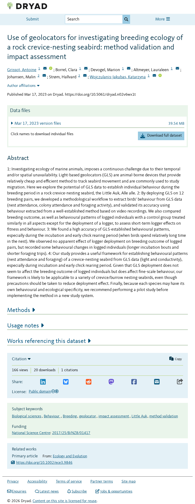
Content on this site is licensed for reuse (65, 501)
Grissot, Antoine (21, 70)
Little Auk (139, 416)
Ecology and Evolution (70, 456)
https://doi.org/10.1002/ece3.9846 (44, 463)
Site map (129, 482)
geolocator (87, 416)
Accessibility (37, 482)
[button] (97, 123)
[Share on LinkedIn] (43, 382)
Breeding (70, 416)
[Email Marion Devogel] (129, 69)
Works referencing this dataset (46, 341)
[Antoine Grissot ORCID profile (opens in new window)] (51, 69)
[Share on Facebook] (134, 382)
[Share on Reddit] (88, 382)
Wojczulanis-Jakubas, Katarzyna (118, 77)
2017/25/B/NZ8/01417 (71, 433)
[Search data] (126, 19)
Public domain (40, 392)
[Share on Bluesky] (65, 382)
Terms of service (69, 482)
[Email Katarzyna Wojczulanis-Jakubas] (154, 76)
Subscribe (79, 492)
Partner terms (101, 482)
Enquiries (19, 492)
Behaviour (52, 416)
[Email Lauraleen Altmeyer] (177, 69)
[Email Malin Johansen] (44, 76)
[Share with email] (157, 382)
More (160, 19)
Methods (18, 310)
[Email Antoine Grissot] (45, 69)
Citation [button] (19, 359)
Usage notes (23, 326)
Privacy (13, 482)
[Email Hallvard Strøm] (85, 76)
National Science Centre (31, 433)
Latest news (49, 492)
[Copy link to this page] (180, 382)
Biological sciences (26, 416)
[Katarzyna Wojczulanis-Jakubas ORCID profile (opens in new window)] (160, 76)
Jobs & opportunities (116, 492)
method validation (163, 416)
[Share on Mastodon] (111, 382)
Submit (32, 19)
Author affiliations (21, 86)
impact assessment (113, 416)
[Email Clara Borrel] (86, 69)
